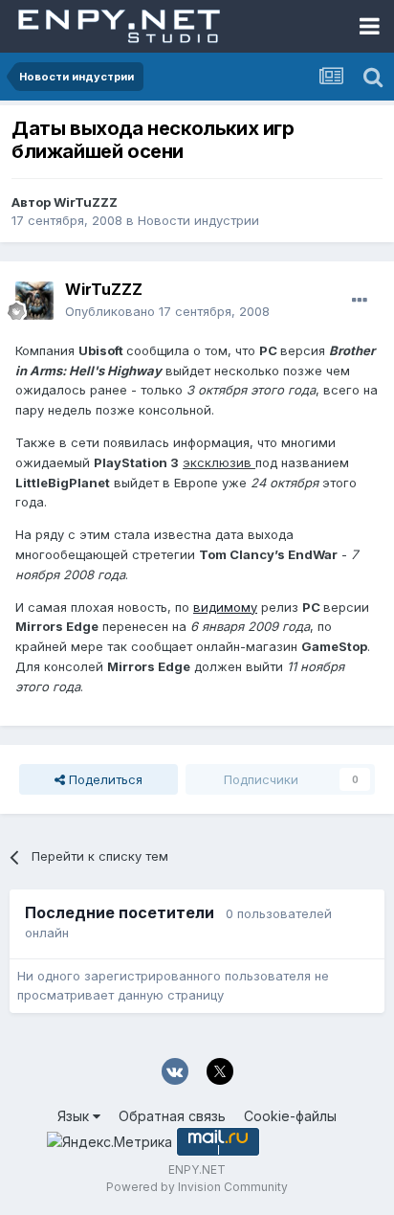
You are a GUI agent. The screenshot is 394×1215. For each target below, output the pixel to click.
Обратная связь (172, 1116)
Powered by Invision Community (197, 1187)
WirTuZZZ (86, 202)
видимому (225, 607)
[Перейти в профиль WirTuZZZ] (34, 300)
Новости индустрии (198, 220)
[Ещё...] (359, 300)
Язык (75, 1116)
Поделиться (103, 779)
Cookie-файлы (290, 1116)
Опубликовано (167, 311)
